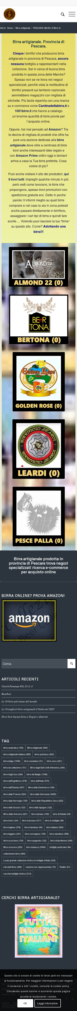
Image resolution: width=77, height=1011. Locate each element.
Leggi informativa (47, 1003)
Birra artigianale (37, 747)
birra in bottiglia (54, 820)
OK (25, 1003)
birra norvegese (35, 833)
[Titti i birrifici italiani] (38, 931)
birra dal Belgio (37, 774)
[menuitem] (61, 14)
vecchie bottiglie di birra (17, 873)
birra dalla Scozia (14, 807)
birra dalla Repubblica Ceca (47, 800)
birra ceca (54, 760)
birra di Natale (62, 813)
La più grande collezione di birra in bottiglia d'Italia (29, 860)
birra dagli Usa (13, 774)
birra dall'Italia (40, 780)
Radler (65, 866)
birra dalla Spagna (40, 807)
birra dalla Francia (14, 794)
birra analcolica (13, 747)
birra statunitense (61, 840)
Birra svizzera (13, 847)
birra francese (31, 820)
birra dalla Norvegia (15, 800)
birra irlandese (33, 827)
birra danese (40, 813)
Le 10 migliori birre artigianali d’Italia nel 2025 (28, 709)
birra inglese (12, 827)
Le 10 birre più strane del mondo (19, 701)
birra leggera (12, 833)
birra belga (11, 760)
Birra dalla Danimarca (41, 787)
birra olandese (59, 833)
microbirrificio (12, 866)
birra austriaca (44, 754)
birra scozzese (13, 840)
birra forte (10, 820)
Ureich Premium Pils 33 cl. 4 (17, 686)
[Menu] (70, 14)
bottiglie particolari (60, 847)
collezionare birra (14, 853)
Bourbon (6, 694)
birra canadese (33, 760)
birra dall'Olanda (13, 787)
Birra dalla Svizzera (15, 813)
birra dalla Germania (43, 794)
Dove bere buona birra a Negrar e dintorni (25, 716)
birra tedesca (36, 847)
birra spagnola (37, 840)
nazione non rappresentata (41, 866)
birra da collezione (14, 767)
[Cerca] (61, 14)
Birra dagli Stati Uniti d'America (47, 767)
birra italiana (55, 827)
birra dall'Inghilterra (15, 780)
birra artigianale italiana (17, 754)
